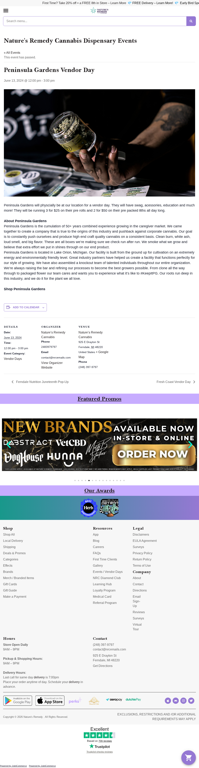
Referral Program (105, 602)
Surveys (138, 547)
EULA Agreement (145, 540)
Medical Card (102, 596)
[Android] (176, 701)
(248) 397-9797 (103, 644)
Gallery (98, 565)
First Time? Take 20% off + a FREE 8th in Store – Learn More (62, 3)
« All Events (12, 52)
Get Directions (103, 666)
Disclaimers (141, 534)
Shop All (9, 534)
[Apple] (168, 701)
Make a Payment (14, 596)
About (137, 578)
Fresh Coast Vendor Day (174, 382)
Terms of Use (142, 565)
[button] (6, 10)
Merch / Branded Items (18, 578)
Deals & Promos (14, 553)
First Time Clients (105, 559)
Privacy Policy (142, 553)
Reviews (139, 612)
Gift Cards (10, 584)
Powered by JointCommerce (13, 766)
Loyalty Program (104, 590)
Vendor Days (13, 358)
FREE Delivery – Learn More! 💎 (133, 3)
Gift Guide (10, 590)
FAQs (97, 553)
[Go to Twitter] (191, 701)
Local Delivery (13, 540)
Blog (96, 540)
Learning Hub (102, 584)
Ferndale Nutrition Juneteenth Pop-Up (42, 382)
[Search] (191, 21)
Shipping (9, 547)
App (96, 534)
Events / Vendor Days (108, 571)
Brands (8, 571)
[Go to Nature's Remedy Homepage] (99, 10)
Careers (98, 547)
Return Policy (142, 559)
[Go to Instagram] (183, 701)
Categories (10, 559)
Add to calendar (26, 307)
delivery (39, 677)
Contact (138, 584)
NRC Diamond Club (107, 578)
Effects (7, 565)
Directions (140, 590)
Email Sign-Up (137, 601)
